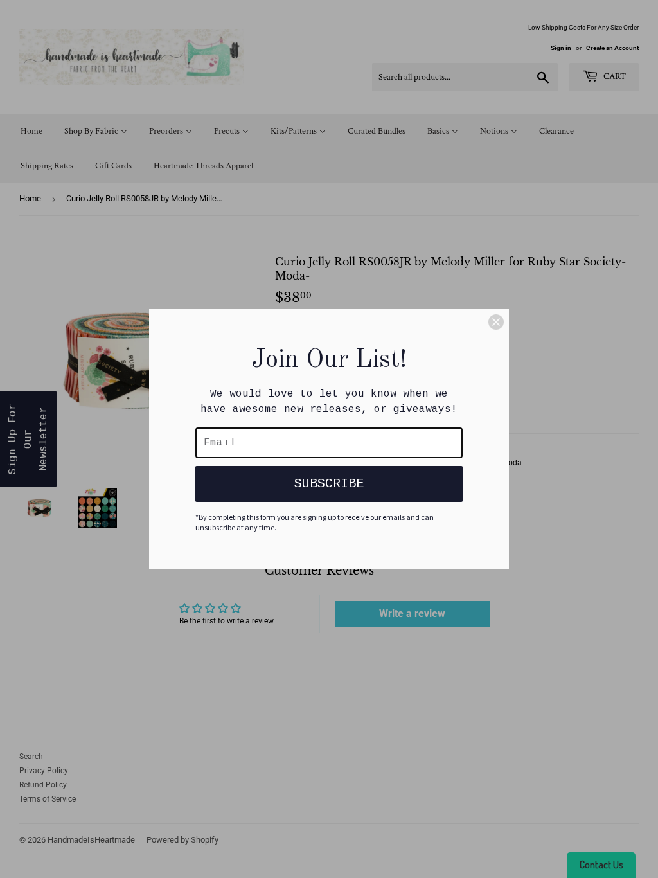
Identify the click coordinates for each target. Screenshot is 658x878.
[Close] (496, 322)
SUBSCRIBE (329, 483)
